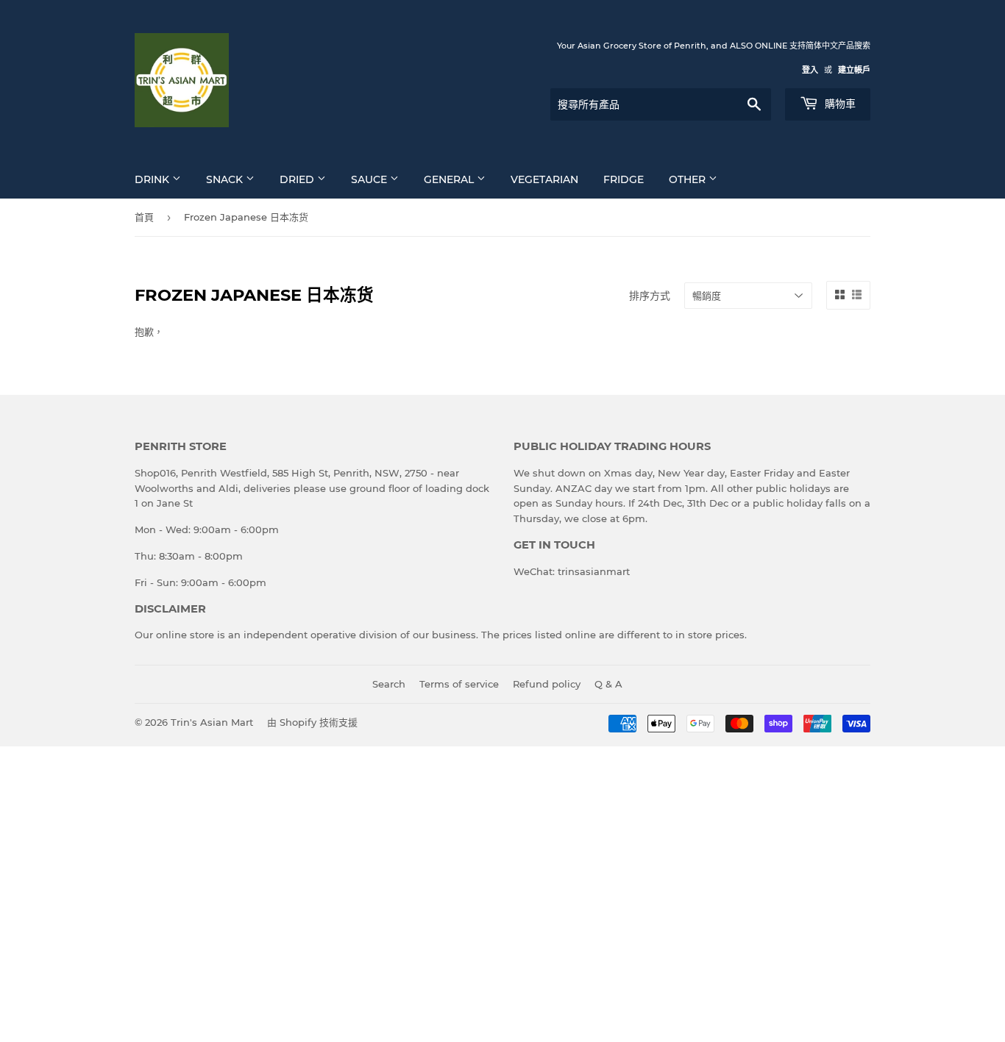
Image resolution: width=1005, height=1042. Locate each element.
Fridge (623, 179)
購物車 (839, 103)
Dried (298, 179)
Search (388, 684)
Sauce (370, 179)
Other (689, 179)
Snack (226, 179)
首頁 (144, 217)
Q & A (608, 684)
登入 (810, 70)
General (450, 179)
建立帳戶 (854, 70)
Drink (153, 179)
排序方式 (649, 295)
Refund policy (546, 684)
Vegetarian (544, 179)
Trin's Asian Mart (212, 722)
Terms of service (459, 684)
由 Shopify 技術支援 (312, 722)
